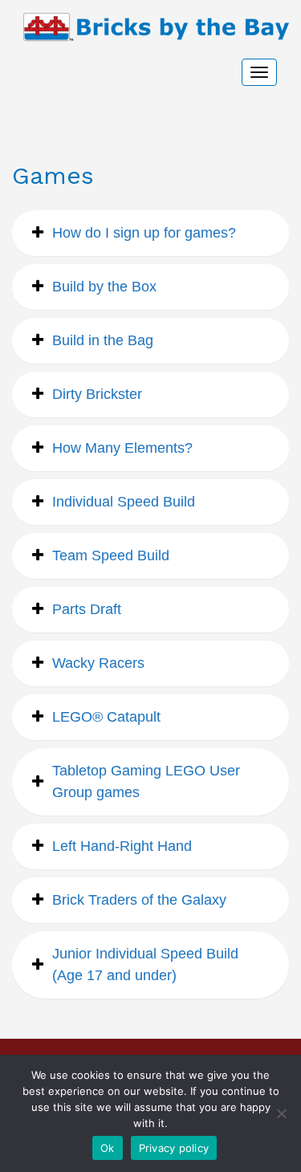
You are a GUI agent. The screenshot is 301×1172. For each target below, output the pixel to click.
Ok (107, 1147)
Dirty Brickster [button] (97, 394)
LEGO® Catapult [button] (106, 717)
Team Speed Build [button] (110, 555)
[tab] (150, 233)
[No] (281, 1113)
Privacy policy (174, 1147)
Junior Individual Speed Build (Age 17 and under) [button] (145, 964)
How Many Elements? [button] (122, 448)
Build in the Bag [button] (102, 340)
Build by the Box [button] (104, 287)
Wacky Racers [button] (98, 663)
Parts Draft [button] (86, 609)
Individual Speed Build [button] (123, 502)
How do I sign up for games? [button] (144, 233)
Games (53, 175)
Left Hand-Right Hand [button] (122, 846)
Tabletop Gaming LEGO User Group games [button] (146, 781)
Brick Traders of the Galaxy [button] (139, 900)
